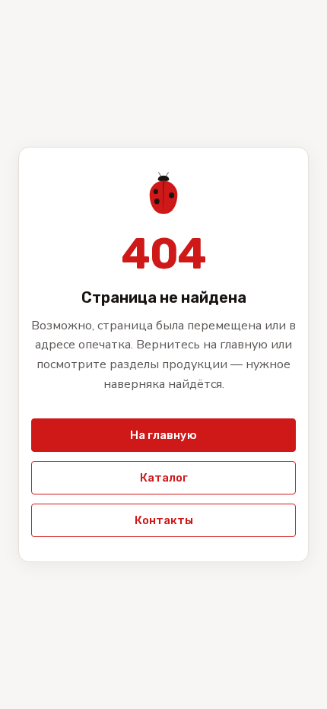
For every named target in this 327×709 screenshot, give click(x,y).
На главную (163, 435)
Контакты (164, 520)
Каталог (164, 478)
